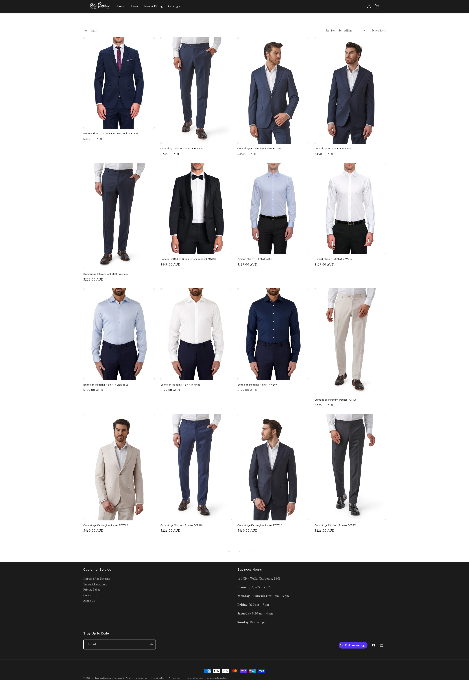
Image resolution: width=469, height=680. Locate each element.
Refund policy (158, 678)
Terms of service (195, 678)
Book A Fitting (153, 6)
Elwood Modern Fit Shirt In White (333, 259)
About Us (89, 601)
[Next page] (250, 551)
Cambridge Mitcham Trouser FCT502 (336, 525)
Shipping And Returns (96, 578)
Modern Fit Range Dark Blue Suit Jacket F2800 (110, 133)
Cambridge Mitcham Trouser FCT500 (181, 148)
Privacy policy (175, 678)
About (134, 6)
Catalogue (174, 6)
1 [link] (218, 551)
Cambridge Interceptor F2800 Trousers (105, 274)
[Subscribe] (151, 644)
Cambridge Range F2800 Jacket (333, 148)
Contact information (217, 678)
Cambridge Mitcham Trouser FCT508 (336, 400)
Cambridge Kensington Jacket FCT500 (259, 148)
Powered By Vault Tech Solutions (130, 678)
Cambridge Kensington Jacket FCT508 (105, 525)
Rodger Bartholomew (102, 678)
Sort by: (330, 30)
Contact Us (90, 595)
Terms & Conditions (95, 584)
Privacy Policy (91, 589)
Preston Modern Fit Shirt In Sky (255, 259)
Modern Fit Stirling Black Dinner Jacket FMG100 (188, 259)
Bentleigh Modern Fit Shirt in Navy (257, 385)
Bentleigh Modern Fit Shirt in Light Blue (105, 385)
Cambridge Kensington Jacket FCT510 (259, 525)
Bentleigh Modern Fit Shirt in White (180, 385)
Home (121, 6)
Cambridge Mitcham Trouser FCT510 (181, 525)
